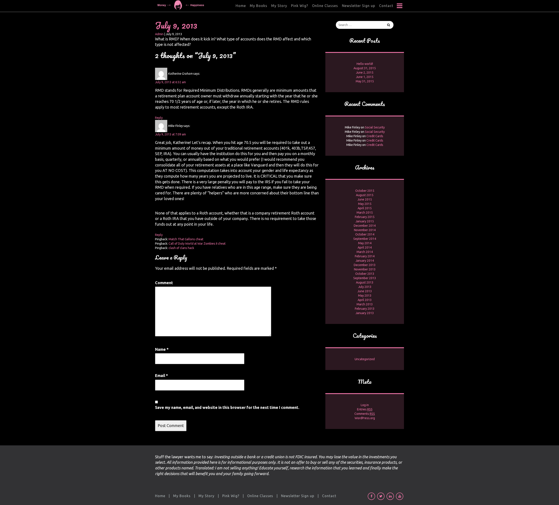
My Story (279, 6)
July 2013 (364, 287)
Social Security (375, 127)
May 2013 (364, 295)
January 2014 (364, 260)
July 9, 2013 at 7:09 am (170, 134)
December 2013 (365, 265)
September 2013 (364, 278)
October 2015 (364, 190)
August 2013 (364, 282)
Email (161, 375)
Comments (364, 413)
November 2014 (365, 230)
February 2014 (364, 256)
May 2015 (364, 204)
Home (241, 6)
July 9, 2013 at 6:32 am (170, 82)
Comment (164, 282)
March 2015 (365, 212)
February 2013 (364, 308)
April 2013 (365, 300)
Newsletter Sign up (358, 6)
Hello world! (365, 64)
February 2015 (364, 217)
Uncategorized (365, 359)
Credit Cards (374, 136)
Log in (365, 405)
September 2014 (364, 238)
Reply (159, 117)
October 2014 (364, 234)
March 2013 (365, 304)
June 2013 (364, 291)
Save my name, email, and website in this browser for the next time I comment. (227, 407)
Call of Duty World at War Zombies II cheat (197, 243)
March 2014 (365, 252)
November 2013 (365, 269)
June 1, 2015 (364, 77)
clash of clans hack (181, 248)
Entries (365, 409)
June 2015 (364, 199)
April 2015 (365, 208)
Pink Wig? (299, 6)
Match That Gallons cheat (186, 239)
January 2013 (364, 313)
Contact (386, 6)
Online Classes (325, 6)
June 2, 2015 (364, 72)
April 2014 (365, 247)
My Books (258, 6)
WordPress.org (365, 418)
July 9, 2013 (176, 25)
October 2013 (364, 273)
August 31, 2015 (365, 68)
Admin (159, 34)
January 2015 (364, 221)
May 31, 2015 (365, 81)
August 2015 (364, 195)
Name (162, 349)
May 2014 (364, 243)
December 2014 (365, 225)
